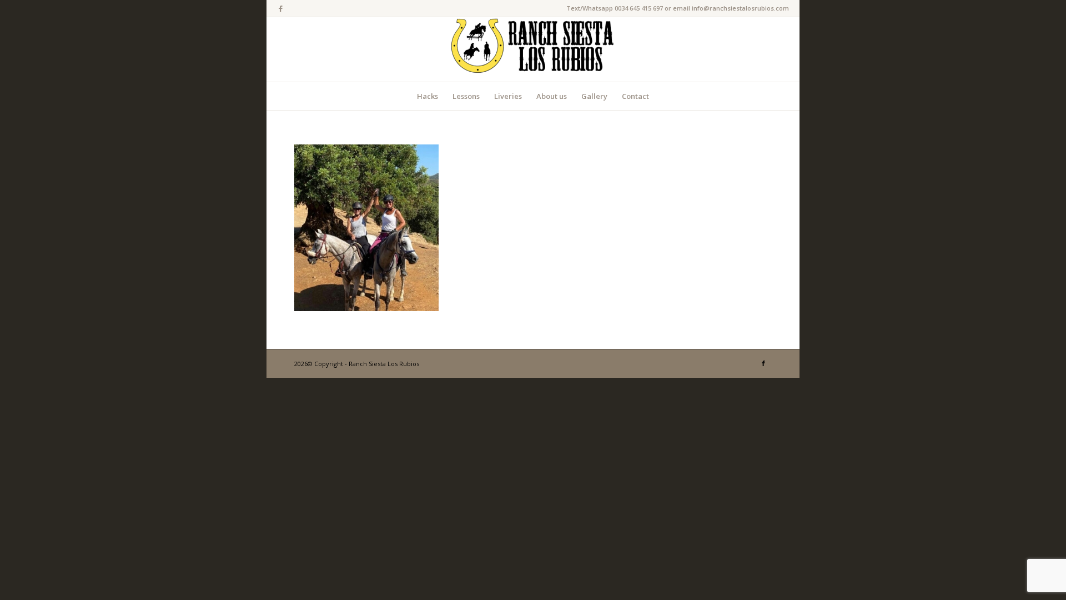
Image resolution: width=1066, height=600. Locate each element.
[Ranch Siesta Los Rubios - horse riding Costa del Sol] (533, 49)
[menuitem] (427, 96)
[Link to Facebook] (280, 8)
